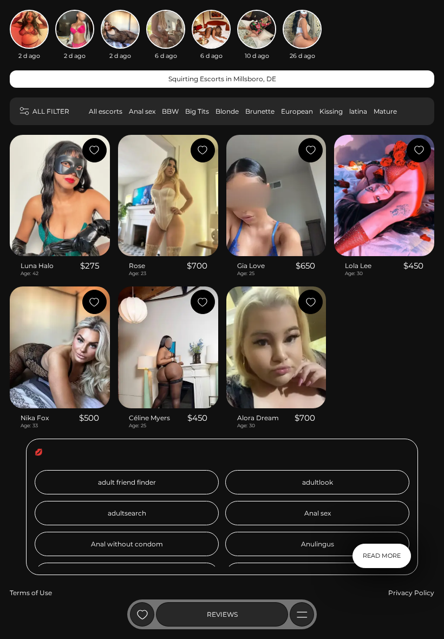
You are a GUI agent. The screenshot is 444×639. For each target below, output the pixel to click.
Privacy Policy (411, 593)
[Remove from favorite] (94, 150)
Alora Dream (258, 418)
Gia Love (251, 266)
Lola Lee (358, 266)
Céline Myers (149, 418)
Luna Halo (37, 266)
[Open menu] (302, 614)
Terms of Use (31, 593)
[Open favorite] (142, 614)
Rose (137, 266)
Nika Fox (35, 418)
